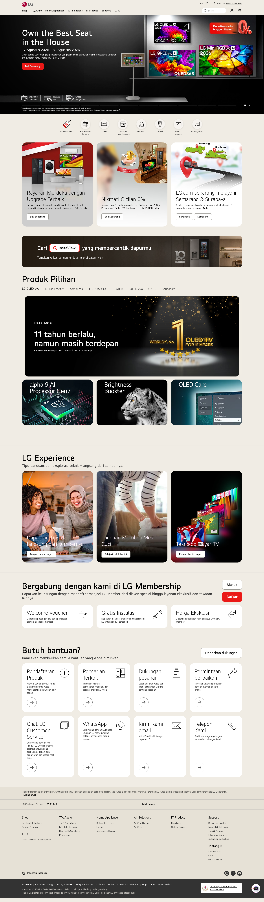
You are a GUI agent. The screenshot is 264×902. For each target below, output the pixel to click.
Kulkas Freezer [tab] (54, 289)
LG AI (117, 10)
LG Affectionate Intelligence (36, 839)
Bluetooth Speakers (69, 831)
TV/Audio (36, 10)
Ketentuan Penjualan (128, 884)
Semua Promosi (30, 827)
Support (106, 10)
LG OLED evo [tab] (30, 288)
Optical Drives (178, 827)
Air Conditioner (141, 823)
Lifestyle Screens (68, 827)
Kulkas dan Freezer (106, 823)
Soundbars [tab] (168, 289)
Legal (144, 884)
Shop (25, 10)
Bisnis (203, 3)
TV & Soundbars (67, 823)
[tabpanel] (132, 366)
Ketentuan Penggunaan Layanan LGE (53, 884)
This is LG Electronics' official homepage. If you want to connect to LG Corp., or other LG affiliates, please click (78, 892)
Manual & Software (218, 827)
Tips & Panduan (216, 831)
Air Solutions (75, 10)
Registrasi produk (217, 823)
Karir (210, 855)
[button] (214, 10)
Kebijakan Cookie (105, 884)
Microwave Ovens (106, 831)
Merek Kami (214, 851)
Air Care (138, 827)
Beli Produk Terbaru (32, 823)
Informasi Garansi (217, 835)
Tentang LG (215, 846)
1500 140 (52, 804)
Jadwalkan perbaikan (218, 838)
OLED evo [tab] (136, 289)
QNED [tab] (152, 289)
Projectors (64, 835)
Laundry (101, 827)
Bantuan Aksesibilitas (162, 884)
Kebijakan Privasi (84, 884)
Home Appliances (54, 10)
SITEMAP (27, 884)
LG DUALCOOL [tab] (99, 289)
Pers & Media (215, 859)
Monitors (176, 823)
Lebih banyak (30, 794)
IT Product (92, 10)
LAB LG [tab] (119, 289)
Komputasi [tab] (77, 289)
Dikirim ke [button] (229, 3)
